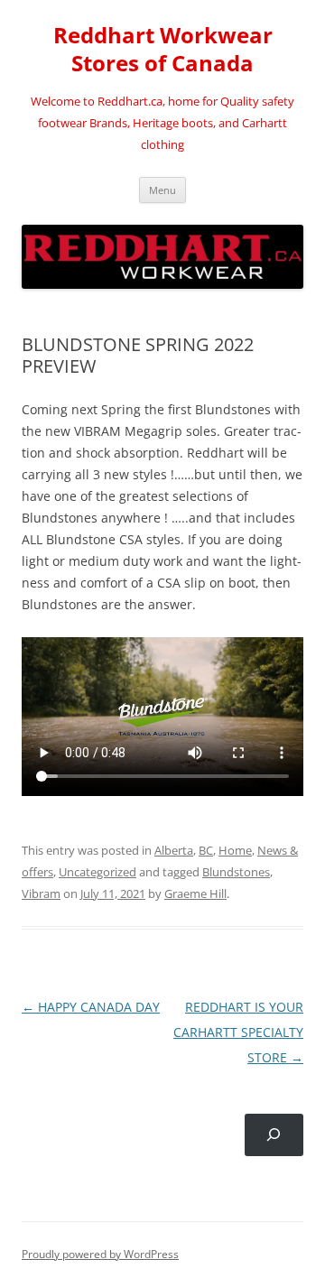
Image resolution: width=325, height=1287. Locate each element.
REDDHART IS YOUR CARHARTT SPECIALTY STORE (238, 1032)
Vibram (41, 893)
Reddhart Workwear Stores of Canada (163, 50)
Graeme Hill (195, 893)
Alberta (173, 850)
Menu (162, 190)
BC (206, 850)
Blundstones (236, 872)
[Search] (274, 1135)
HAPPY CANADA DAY (91, 1006)
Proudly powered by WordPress (100, 1254)
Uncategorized (97, 872)
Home (235, 850)
